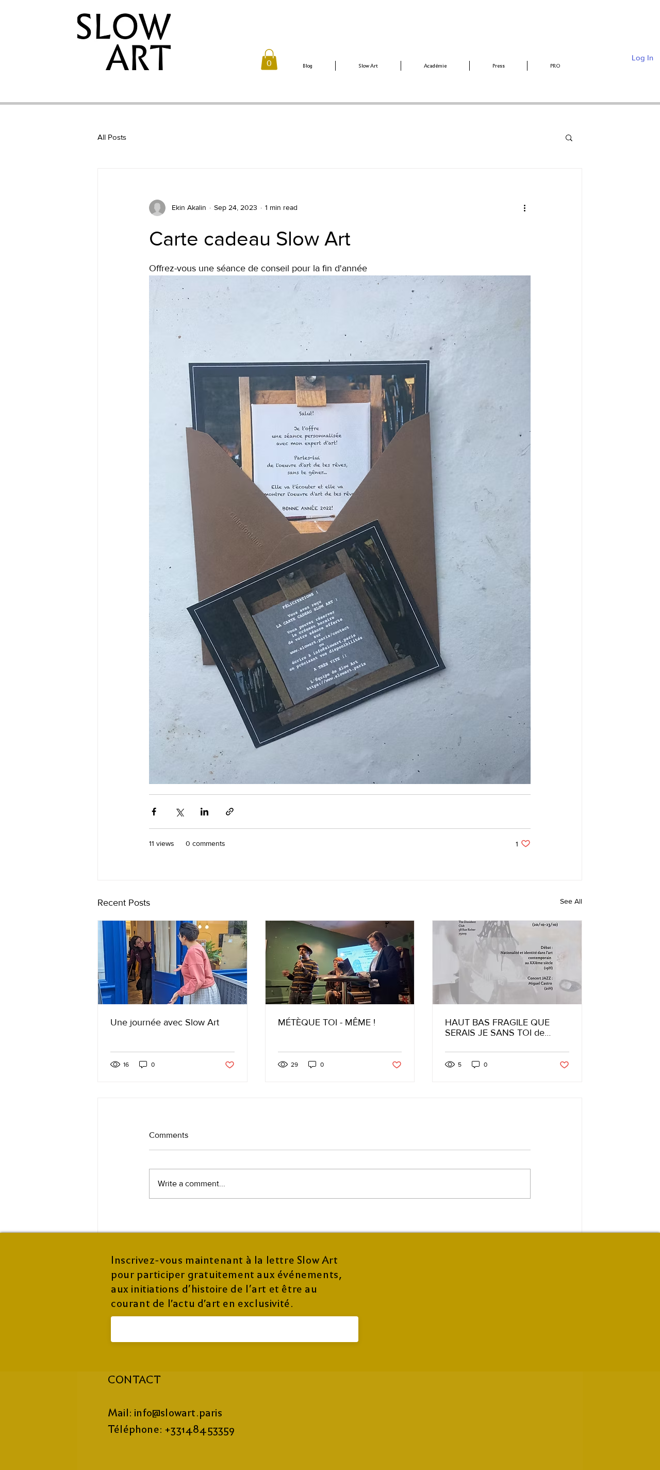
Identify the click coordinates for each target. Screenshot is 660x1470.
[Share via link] (230, 811)
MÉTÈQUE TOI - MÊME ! (326, 1022)
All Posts (111, 137)
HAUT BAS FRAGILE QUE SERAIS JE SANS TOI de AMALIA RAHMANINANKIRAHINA (497, 1027)
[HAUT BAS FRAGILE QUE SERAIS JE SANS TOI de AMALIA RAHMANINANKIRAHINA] (507, 962)
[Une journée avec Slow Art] (172, 962)
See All (571, 901)
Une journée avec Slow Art (164, 1022)
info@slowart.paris (178, 1412)
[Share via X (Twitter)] (179, 811)
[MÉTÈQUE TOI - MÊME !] (340, 962)
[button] (269, 59)
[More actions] (524, 208)
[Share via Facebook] (154, 811)
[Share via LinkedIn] (204, 811)
